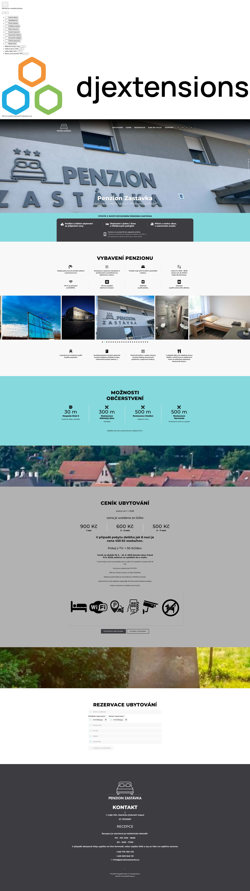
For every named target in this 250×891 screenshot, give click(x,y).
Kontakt (169, 127)
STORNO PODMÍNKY (137, 631)
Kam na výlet (155, 127)
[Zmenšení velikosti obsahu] (21, 46)
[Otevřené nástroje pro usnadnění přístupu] (5, 4)
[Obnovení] (3, 13)
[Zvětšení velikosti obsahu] (24, 46)
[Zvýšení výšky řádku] (21, 51)
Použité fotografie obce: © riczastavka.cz (125, 874)
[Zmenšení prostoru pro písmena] (24, 54)
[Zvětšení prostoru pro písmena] (27, 54)
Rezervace (139, 127)
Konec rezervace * (117, 716)
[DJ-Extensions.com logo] (125, 86)
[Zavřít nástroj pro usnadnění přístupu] (7, 13)
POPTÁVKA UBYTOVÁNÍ (113, 631)
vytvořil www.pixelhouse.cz (125, 876)
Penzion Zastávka (248, 161)
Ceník (128, 127)
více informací (125, 207)
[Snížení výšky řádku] (18, 51)
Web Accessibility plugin (9, 116)
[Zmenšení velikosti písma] (20, 49)
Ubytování (117, 127)
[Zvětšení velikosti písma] (22, 49)
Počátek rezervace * (97, 716)
